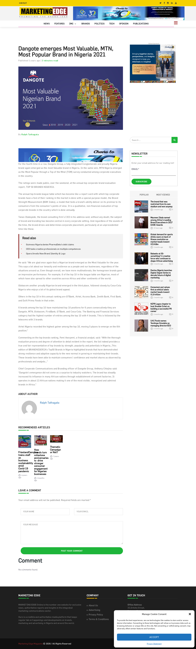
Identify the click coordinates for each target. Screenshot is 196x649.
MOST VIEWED (163, 194)
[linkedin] (172, 3)
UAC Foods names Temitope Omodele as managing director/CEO (161, 323)
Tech (112, 23)
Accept (154, 637)
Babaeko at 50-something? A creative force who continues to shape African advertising (162, 257)
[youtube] (176, 3)
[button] (189, 614)
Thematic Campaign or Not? (55, 449)
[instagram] (168, 3)
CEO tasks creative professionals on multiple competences (53, 249)
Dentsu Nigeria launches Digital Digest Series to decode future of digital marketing (161, 274)
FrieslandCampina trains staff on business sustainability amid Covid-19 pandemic (28, 461)
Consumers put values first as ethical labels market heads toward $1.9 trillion (160, 291)
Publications (141, 23)
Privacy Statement (154, 644)
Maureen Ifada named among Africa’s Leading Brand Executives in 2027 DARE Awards (162, 221)
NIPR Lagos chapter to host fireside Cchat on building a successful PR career (161, 307)
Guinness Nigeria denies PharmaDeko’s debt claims (50, 244)
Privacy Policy (96, 614)
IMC (71, 23)
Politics (99, 23)
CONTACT (23, 3)
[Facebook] (164, 3)
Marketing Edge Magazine (30, 643)
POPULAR (144, 194)
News (47, 23)
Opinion (123, 23)
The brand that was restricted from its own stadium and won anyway (161, 204)
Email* (135, 169)
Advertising (94, 610)
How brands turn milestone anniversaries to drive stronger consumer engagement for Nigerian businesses (41, 461)
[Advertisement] (153, 110)
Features (59, 23)
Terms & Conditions (99, 619)
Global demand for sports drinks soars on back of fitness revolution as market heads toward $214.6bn (162, 239)
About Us (93, 605)
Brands (85, 23)
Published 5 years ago (29, 60)
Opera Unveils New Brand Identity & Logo (45, 253)
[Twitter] (160, 3)
